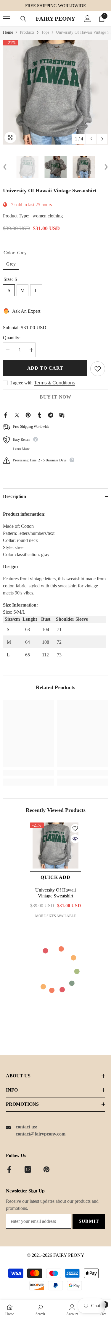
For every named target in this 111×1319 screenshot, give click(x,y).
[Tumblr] (39, 414)
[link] (28, 773)
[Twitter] (17, 414)
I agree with (21, 382)
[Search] (23, 18)
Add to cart (45, 368)
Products (27, 32)
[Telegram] (50, 414)
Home (8, 32)
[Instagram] (28, 1169)
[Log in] (87, 18)
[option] (55, 92)
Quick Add (55, 877)
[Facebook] (5, 414)
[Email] (62, 414)
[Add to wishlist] (97, 368)
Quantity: (11, 337)
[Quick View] (75, 838)
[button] (91, 139)
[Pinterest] (28, 414)
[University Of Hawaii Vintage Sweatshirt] (55, 845)
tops (45, 32)
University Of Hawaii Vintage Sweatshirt (55, 892)
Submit (89, 1221)
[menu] (6, 18)
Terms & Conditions (54, 382)
